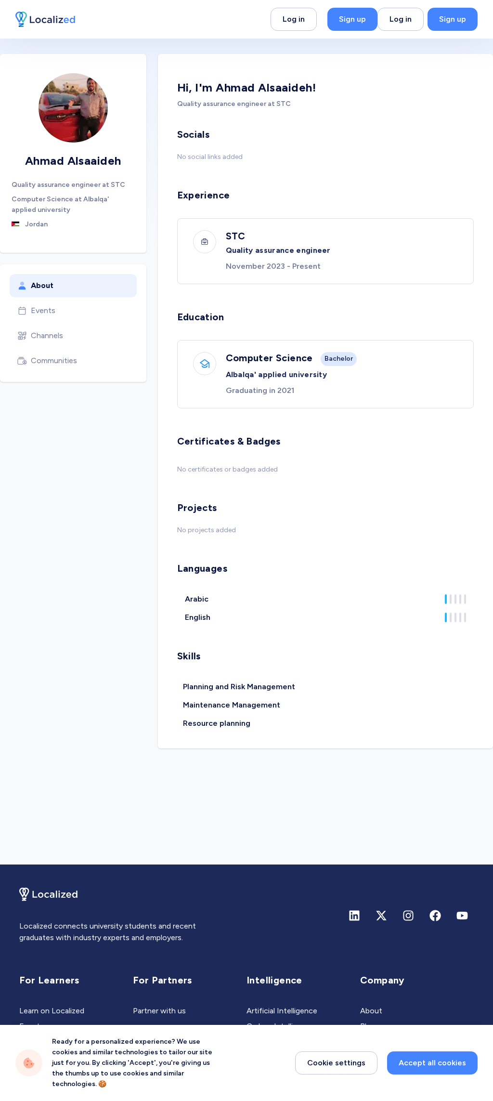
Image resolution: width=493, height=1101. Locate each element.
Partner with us (159, 1010)
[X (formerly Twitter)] (381, 915)
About (42, 285)
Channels (47, 335)
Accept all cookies (432, 1062)
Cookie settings (336, 1062)
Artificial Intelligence (281, 1010)
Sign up (352, 19)
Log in (294, 19)
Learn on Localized (51, 1010)
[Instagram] (408, 915)
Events (43, 310)
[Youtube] (462, 915)
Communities (54, 360)
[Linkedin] (354, 915)
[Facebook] (435, 915)
